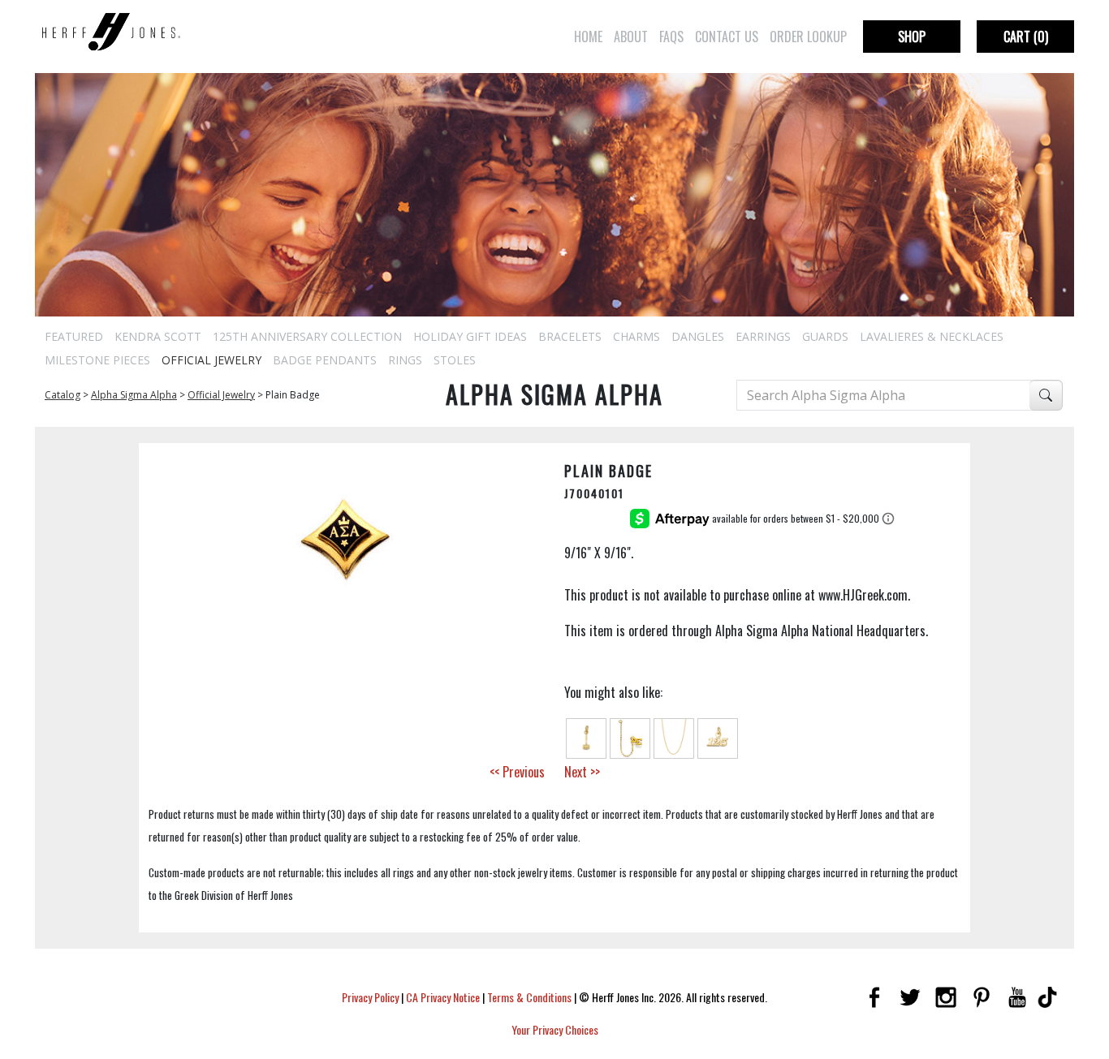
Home (588, 36)
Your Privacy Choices (554, 1029)
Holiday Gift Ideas (470, 336)
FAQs (671, 36)
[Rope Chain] (673, 737)
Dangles (697, 336)
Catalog (62, 395)
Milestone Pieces (97, 360)
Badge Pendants (325, 360)
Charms (636, 336)
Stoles (455, 360)
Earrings (763, 336)
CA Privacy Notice (443, 996)
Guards (825, 336)
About (631, 36)
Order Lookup (808, 36)
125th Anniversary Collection (307, 336)
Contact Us (726, 36)
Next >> (582, 771)
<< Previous (517, 771)
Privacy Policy (370, 996)
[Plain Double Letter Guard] (630, 737)
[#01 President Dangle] (586, 737)
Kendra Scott (157, 336)
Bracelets (570, 336)
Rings (405, 360)
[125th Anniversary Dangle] (717, 737)
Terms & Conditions (529, 996)
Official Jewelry (211, 360)
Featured (74, 336)
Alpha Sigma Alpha (134, 395)
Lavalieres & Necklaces (931, 336)
